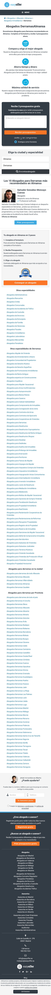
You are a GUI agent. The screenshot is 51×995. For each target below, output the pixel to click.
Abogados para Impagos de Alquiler (20, 464)
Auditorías (25, 928)
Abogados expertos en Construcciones (21, 378)
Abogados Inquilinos (14, 381)
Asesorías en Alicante (25, 912)
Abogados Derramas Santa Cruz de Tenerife (23, 736)
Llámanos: (26, 948)
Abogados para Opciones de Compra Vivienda (24, 499)
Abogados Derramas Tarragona (19, 746)
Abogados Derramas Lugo (17, 705)
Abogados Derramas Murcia (17, 715)
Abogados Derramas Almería (18, 615)
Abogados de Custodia (15, 312)
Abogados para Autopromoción (19, 391)
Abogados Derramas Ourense (18, 722)
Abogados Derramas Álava (17, 604)
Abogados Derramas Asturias (18, 618)
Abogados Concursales (16, 305)
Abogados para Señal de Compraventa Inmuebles (26, 536)
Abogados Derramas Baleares (18, 628)
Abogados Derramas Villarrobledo (20, 580)
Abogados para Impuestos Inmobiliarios (22, 471)
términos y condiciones (25, 806)
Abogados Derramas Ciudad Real (19, 656)
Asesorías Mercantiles (25, 925)
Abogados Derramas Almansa (18, 584)
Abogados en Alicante (25, 870)
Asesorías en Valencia (25, 902)
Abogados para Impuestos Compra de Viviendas (25, 468)
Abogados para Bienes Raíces (18, 395)
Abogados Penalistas (15, 343)
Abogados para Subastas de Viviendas (21, 543)
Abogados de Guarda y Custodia (25, 884)
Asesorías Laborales (25, 923)
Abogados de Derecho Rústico (18, 364)
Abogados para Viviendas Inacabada (21, 560)
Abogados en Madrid (26, 856)
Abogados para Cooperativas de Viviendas (23, 419)
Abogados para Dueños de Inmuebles (21, 447)
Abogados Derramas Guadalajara (19, 677)
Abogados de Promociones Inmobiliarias (22, 371)
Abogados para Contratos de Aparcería (22, 416)
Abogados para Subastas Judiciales (20, 546)
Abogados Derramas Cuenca (18, 663)
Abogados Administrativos (17, 295)
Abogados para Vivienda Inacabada (20, 553)
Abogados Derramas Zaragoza (18, 767)
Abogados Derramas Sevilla (17, 743)
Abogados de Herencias (16, 326)
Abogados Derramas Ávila (17, 622)
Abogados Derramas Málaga (18, 712)
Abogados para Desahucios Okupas (20, 436)
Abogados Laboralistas (16, 336)
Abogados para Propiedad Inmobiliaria (21, 506)
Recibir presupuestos (25, 132)
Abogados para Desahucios (17, 426)
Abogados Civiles (13, 302)
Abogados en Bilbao (25, 863)
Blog (25, 978)
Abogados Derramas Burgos (17, 639)
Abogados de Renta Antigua (17, 374)
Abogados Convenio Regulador (25, 876)
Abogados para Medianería (17, 492)
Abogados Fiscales (14, 329)
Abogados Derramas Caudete (18, 587)
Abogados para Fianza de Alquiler (19, 461)
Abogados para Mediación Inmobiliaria (21, 488)
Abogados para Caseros (16, 398)
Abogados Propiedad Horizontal (19, 564)
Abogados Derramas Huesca (18, 684)
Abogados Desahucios (25, 886)
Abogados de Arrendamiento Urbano (21, 357)
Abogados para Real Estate (17, 509)
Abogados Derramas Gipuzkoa (18, 667)
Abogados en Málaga (25, 866)
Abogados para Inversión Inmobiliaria (21, 481)
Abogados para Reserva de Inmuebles (21, 529)
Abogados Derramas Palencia (18, 725)
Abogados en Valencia (25, 861)
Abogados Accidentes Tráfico (25, 889)
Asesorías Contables (25, 918)
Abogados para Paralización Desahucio (22, 502)
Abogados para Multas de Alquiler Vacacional (24, 495)
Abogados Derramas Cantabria (19, 649)
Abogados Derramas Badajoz (18, 625)
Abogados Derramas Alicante (18, 611)
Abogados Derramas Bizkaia (17, 635)
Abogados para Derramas (16, 423)
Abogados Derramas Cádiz (17, 646)
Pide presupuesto (25, 222)
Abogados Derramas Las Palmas (19, 694)
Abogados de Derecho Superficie (19, 367)
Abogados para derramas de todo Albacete (23, 573)
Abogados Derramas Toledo (17, 753)
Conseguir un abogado (25, 283)
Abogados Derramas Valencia (18, 757)
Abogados (25, 852)
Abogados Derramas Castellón (18, 653)
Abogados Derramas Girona (17, 670)
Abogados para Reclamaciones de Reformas (24, 519)
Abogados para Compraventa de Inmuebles (23, 405)
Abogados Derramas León (17, 698)
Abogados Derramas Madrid (17, 708)
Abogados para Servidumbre (18, 539)
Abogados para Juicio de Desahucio (20, 485)
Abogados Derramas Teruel (17, 750)
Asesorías (25, 894)
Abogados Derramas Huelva (17, 680)
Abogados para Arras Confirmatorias (21, 388)
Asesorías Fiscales (25, 920)
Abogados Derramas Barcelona (19, 632)
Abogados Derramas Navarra (18, 718)
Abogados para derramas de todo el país (22, 597)
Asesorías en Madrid (25, 897)
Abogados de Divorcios (15, 316)
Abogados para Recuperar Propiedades (22, 522)
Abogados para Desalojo (16, 440)
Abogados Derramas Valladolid (18, 760)
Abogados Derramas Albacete (18, 577)
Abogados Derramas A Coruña (18, 601)
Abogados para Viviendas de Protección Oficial (24, 557)
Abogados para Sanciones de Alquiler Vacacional (25, 532)
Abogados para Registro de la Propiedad (22, 525)
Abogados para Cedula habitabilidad (21, 402)
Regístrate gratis (25, 827)
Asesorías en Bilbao (25, 904)
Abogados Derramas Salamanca (19, 732)
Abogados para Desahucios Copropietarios (23, 429)
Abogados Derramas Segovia (18, 739)
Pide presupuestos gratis (25, 844)
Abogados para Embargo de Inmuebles (22, 450)
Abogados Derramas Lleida (17, 701)
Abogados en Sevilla (25, 868)
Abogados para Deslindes (16, 443)
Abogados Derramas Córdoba (18, 660)
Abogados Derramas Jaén (17, 687)
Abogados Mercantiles (15, 340)
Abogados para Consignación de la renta (22, 409)
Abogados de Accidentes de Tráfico (20, 309)
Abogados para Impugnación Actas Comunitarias (26, 474)
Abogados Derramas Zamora (18, 763)
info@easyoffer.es (26, 958)
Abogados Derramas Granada (18, 673)
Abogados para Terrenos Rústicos (20, 550)
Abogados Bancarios (15, 298)
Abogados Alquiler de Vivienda (18, 353)
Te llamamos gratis (25, 800)
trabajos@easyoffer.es (25, 961)
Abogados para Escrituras (17, 457)
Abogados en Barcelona (25, 858)
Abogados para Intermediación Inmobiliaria (23, 478)
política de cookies (31, 987)
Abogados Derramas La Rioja (18, 691)
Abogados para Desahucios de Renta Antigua (24, 433)
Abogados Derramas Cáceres (18, 642)
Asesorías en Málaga (26, 907)
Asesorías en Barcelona (26, 900)
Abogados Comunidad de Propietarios (21, 360)
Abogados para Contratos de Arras (20, 412)
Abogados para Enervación (17, 454)
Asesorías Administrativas (25, 930)
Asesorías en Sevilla (25, 909)
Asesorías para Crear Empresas (25, 915)
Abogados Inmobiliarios (16, 333)
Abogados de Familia (15, 323)
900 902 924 (25, 951)
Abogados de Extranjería (16, 319)
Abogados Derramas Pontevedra (19, 729)
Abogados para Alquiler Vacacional (20, 384)
